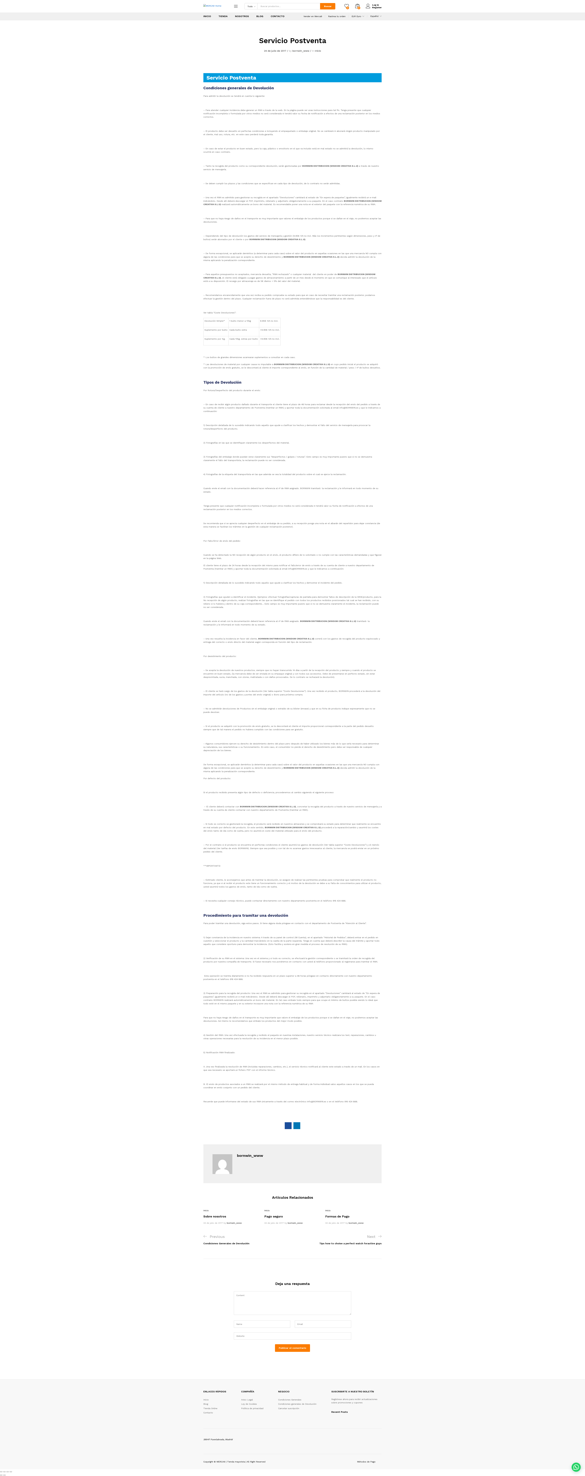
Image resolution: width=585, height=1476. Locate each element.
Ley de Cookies (249, 1404)
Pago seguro (273, 1216)
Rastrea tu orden (337, 16)
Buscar (328, 6)
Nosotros (242, 16)
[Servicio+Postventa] (296, 1125)
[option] (231, 1217)
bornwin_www (300, 50)
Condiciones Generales (289, 1399)
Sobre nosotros (214, 1216)
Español (374, 16)
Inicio (207, 16)
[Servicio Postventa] (288, 1125)
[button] (576, 1467)
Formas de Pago (337, 1216)
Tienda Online (210, 1408)
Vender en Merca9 (312, 16)
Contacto (277, 16)
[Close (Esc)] (1, 1471)
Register (377, 7)
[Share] (4, 1471)
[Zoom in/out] (11, 1471)
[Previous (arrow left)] (1, 1475)
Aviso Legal (247, 1399)
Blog (259, 16)
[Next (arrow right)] (4, 1475)
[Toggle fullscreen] (7, 1471)
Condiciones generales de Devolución (297, 1404)
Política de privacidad (252, 1408)
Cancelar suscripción (288, 1408)
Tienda (223, 16)
